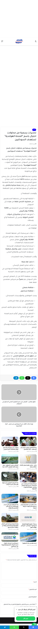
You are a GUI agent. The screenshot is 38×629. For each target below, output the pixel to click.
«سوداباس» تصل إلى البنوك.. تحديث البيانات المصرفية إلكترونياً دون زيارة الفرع (10, 545)
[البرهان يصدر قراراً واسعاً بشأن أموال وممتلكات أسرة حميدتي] (9, 441)
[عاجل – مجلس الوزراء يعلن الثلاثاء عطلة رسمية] (28, 459)
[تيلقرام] (16, 378)
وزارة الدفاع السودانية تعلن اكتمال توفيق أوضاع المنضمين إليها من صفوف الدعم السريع (10, 525)
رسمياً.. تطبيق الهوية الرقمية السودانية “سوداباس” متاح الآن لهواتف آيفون (29, 526)
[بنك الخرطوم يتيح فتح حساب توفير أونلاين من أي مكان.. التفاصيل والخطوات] (9, 498)
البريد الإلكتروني (33, 589)
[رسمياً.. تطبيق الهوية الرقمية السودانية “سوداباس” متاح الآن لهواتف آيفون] (28, 517)
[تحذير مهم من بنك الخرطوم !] (28, 537)
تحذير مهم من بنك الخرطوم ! (29, 543)
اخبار (34, 129)
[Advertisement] (19, 19)
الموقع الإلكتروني (32, 597)
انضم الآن (25, 618)
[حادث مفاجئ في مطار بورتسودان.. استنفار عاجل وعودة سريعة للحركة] (28, 498)
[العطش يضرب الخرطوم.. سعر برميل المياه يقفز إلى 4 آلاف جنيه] (9, 459)
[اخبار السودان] (19, 41)
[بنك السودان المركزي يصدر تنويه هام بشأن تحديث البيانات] (9, 476)
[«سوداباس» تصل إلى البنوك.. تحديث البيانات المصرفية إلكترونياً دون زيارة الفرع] (9, 537)
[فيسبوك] (33, 378)
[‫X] (27, 378)
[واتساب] (22, 378)
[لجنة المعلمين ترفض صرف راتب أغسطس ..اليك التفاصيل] (28, 441)
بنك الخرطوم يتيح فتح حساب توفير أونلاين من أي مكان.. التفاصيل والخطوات (11, 506)
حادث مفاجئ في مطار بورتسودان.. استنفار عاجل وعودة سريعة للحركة (28, 506)
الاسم (35, 582)
